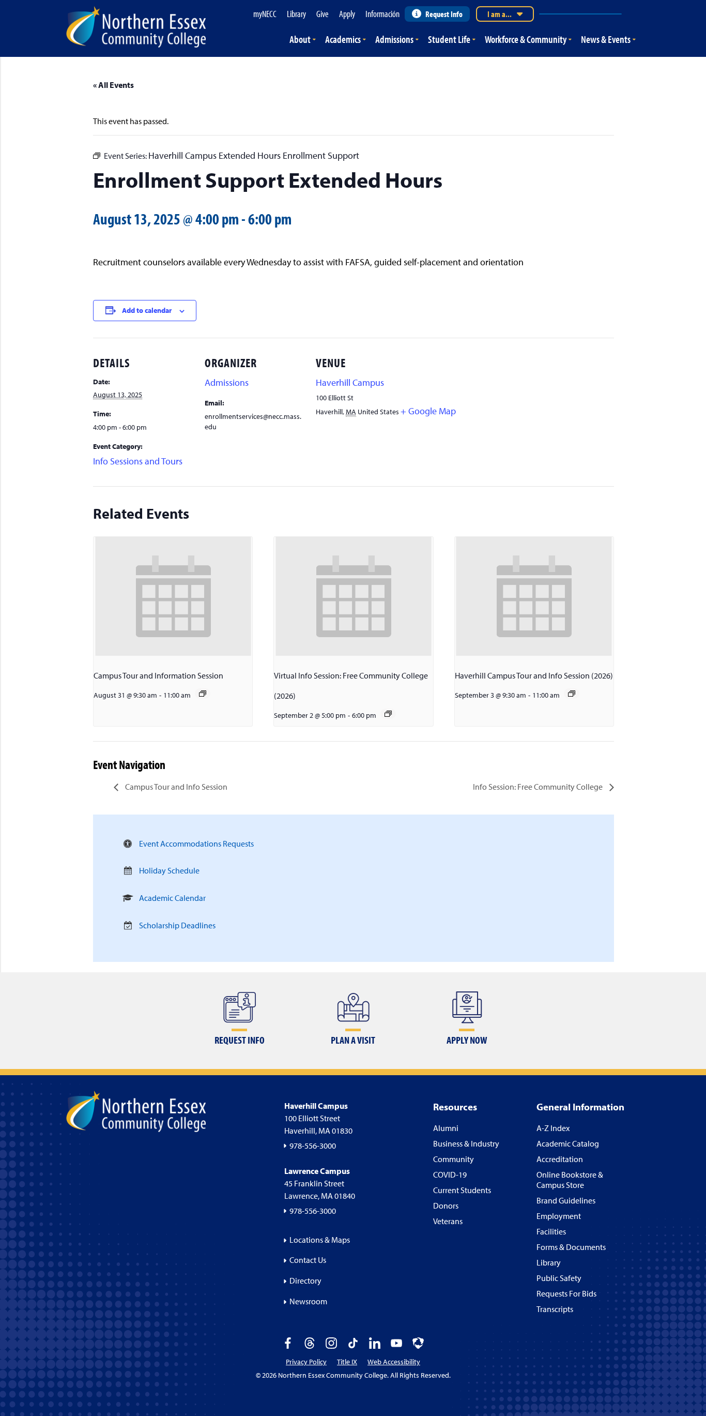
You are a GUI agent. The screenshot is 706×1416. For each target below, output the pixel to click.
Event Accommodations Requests (196, 843)
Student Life (449, 39)
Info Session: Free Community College (538, 786)
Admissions (394, 39)
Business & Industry (466, 1143)
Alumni (445, 1128)
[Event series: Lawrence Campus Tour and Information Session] (202, 693)
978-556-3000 (312, 1145)
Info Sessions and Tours (137, 461)
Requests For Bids (566, 1293)
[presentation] (173, 596)
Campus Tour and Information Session (158, 675)
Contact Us (307, 1260)
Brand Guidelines (565, 1200)
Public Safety (558, 1278)
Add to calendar (147, 310)
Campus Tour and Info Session (175, 786)
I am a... (499, 14)
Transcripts (554, 1309)
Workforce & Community (525, 39)
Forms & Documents (571, 1247)
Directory (305, 1280)
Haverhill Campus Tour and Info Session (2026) (534, 675)
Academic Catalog (567, 1143)
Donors (445, 1205)
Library (548, 1262)
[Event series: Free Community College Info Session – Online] (388, 714)
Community (453, 1159)
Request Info (444, 14)
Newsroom (308, 1301)
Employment (558, 1216)
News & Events (606, 39)
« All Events (113, 85)
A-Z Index (553, 1128)
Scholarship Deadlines (177, 925)
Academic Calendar (172, 898)
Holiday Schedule (169, 870)
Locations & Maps (319, 1239)
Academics (343, 39)
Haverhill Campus (350, 382)
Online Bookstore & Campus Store (569, 1179)
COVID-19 (450, 1174)
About (300, 39)
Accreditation (559, 1159)
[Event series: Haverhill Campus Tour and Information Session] (571, 693)
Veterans (448, 1221)
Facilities (551, 1231)
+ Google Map (428, 411)
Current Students (462, 1190)
